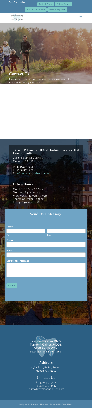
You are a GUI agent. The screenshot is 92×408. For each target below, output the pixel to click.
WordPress (68, 404)
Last (49, 235)
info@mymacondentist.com (33, 173)
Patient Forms (63, 4)
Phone (10, 240)
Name (10, 226)
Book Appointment (35, 9)
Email (9, 250)
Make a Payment (57, 9)
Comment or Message (18, 261)
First (8, 235)
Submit (11, 285)
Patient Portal (45, 4)
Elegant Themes (39, 404)
